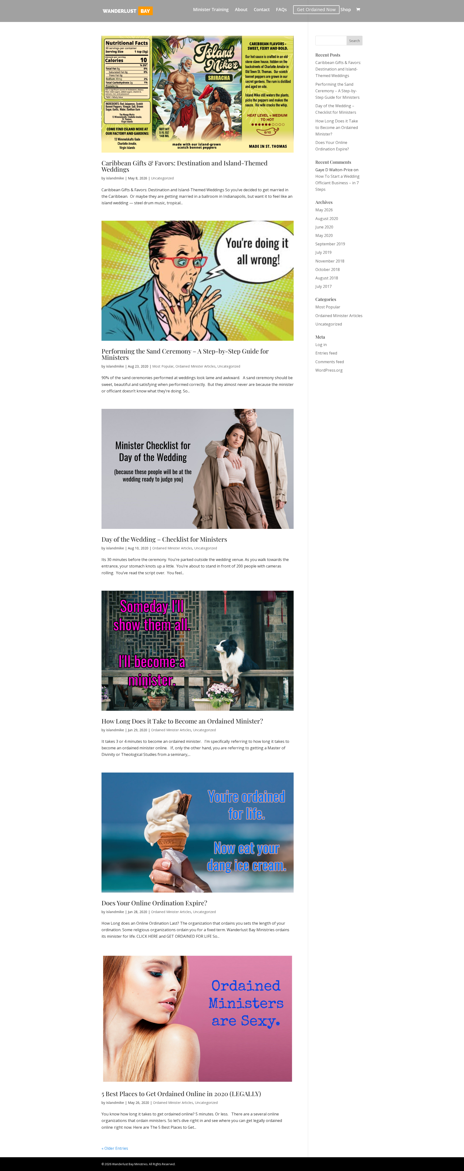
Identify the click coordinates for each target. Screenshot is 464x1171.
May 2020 (324, 235)
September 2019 (330, 244)
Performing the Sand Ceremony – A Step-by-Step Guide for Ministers (185, 354)
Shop (346, 10)
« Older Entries (115, 1148)
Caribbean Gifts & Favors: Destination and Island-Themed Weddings (185, 166)
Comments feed (329, 361)
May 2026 (324, 210)
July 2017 (323, 286)
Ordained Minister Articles (195, 366)
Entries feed (326, 353)
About (241, 10)
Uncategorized (162, 178)
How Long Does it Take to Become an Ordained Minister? (182, 721)
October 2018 (327, 269)
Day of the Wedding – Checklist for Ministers (164, 539)
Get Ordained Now (316, 9)
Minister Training (211, 10)
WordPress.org (329, 370)
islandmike (115, 178)
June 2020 (324, 227)
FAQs (281, 10)
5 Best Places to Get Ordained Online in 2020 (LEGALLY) (181, 1093)
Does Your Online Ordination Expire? (154, 903)
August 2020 (326, 218)
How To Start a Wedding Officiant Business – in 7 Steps (337, 183)
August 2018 (326, 278)
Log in (321, 344)
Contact (262, 10)
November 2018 (329, 261)
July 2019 (323, 252)
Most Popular (163, 366)
